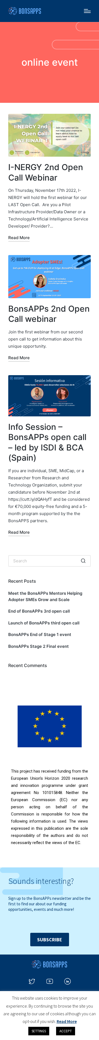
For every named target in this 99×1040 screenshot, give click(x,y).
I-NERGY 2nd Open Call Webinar (45, 172)
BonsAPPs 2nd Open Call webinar (49, 314)
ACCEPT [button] (65, 1031)
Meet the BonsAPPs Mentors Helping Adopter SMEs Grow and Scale (45, 596)
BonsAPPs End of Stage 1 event (39, 634)
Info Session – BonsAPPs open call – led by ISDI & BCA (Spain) (47, 442)
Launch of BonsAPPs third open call (43, 623)
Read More (67, 1021)
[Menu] (87, 11)
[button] (83, 561)
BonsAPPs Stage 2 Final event (38, 646)
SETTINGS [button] (39, 1031)
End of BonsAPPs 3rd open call (39, 611)
